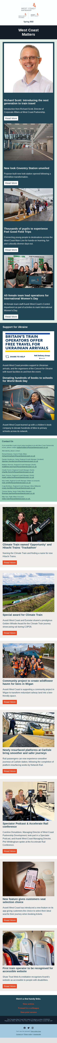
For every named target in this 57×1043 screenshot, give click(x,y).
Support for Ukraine (15, 326)
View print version (28, 1012)
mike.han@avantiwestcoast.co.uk (16, 499)
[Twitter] (29, 1028)
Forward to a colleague (28, 1008)
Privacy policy (28, 1034)
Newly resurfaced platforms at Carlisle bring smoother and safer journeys (27, 751)
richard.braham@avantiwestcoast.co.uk (18, 456)
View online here (36, 1031)
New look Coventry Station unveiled (26, 168)
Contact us (19, 1034)
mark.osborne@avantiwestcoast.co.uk (18, 477)
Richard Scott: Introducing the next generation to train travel (26, 102)
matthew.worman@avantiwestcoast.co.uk (19, 466)
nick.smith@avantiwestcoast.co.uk (16, 482)
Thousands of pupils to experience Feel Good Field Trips (26, 230)
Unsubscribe (37, 1034)
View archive (28, 1004)
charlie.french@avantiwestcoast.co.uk (18, 472)
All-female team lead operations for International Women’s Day (26, 297)
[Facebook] (25, 1028)
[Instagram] (33, 1028)
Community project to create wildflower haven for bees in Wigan (28, 682)
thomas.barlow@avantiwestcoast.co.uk (18, 493)
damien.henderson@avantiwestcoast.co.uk (20, 461)
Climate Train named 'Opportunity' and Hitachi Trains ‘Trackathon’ (27, 546)
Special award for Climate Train (22, 614)
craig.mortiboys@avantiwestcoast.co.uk (18, 488)
